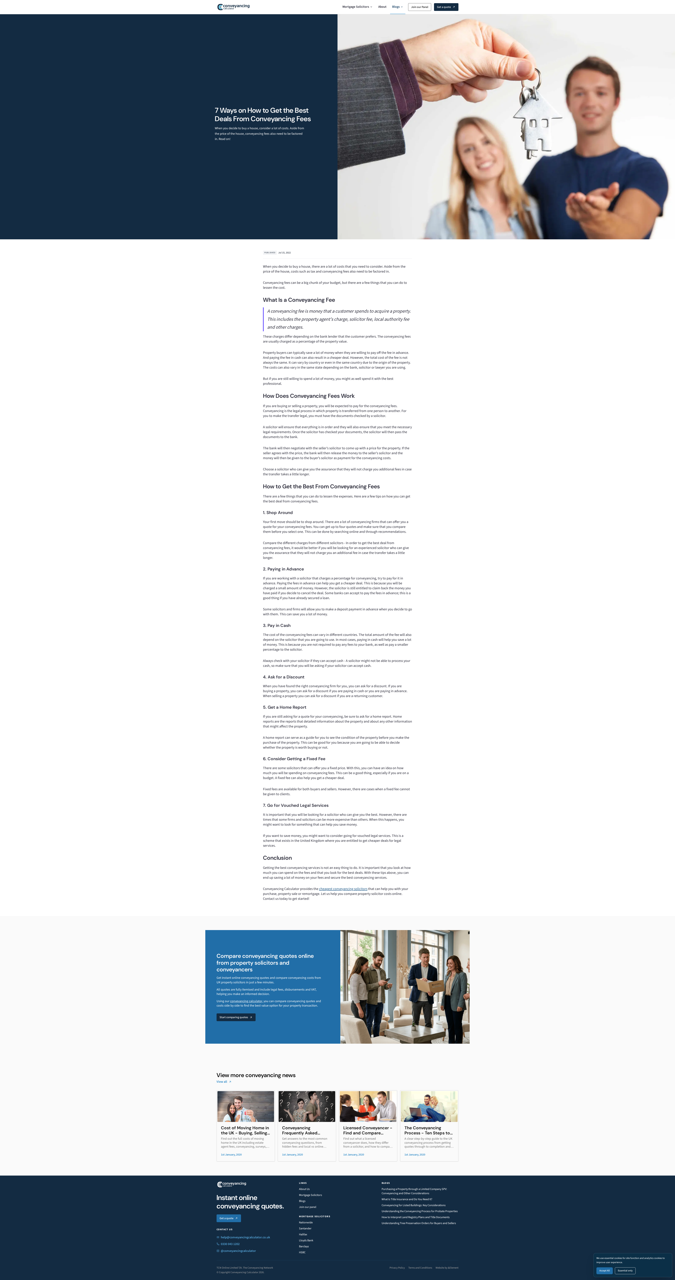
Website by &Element (447, 1268)
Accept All (604, 1270)
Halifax (303, 1234)
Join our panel (307, 1207)
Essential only (625, 1270)
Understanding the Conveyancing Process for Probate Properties (420, 1211)
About (382, 7)
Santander (305, 1228)
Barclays (304, 1246)
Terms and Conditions (420, 1268)
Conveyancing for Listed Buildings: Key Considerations (414, 1205)
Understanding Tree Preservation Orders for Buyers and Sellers (419, 1223)
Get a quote (444, 7)
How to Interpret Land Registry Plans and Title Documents (416, 1217)
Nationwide (306, 1222)
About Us (304, 1189)
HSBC (302, 1252)
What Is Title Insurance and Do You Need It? (407, 1199)
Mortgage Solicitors (355, 7)
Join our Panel (419, 7)
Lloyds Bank (306, 1240)
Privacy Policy (397, 1268)
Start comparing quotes (234, 1017)
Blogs (396, 7)
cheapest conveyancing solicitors (343, 888)
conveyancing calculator (246, 1001)
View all (222, 1082)
